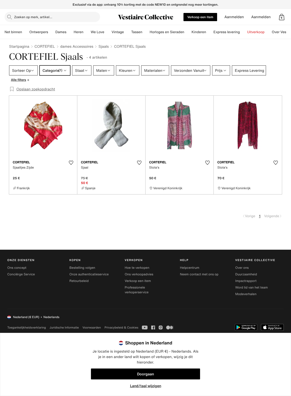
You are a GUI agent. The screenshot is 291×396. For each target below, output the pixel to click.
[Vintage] (127, 32)
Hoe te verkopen (137, 267)
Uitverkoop (256, 32)
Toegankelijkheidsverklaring (26, 327)
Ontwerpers (38, 32)
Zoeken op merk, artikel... (33, 17)
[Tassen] (146, 32)
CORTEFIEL (45, 46)
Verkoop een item (200, 17)
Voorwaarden (92, 327)
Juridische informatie (64, 327)
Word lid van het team (251, 287)
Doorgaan (145, 374)
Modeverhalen (245, 294)
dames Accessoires (76, 46)
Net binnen (13, 32)
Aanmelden (234, 17)
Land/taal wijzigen (145, 386)
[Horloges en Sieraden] (188, 32)
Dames (61, 32)
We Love (97, 32)
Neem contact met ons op (199, 274)
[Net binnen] (26, 32)
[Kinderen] (210, 32)
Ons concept (16, 267)
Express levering (226, 32)
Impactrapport (245, 281)
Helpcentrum (189, 267)
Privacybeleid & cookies (121, 327)
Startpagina (19, 46)
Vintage (118, 32)
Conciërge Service (21, 274)
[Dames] (70, 32)
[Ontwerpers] (52, 32)
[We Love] (108, 32)
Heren (78, 32)
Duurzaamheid (246, 274)
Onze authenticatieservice (89, 274)
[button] (281, 17)
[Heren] (87, 32)
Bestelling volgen (82, 267)
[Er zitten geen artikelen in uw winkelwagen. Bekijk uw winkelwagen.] (281, 17)
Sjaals (103, 46)
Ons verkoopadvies (139, 274)
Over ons (242, 267)
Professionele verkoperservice (136, 290)
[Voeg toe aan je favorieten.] (71, 162)
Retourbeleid (79, 281)
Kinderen (198, 32)
